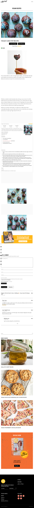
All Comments (4, 287)
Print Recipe (21, 43)
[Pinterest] (1, 247)
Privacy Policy (31, 506)
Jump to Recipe (13, 43)
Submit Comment (4, 283)
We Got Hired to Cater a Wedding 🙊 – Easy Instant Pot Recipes (17, 293)
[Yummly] (1, 261)
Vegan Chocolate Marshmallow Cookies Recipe (14, 397)
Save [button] (26, 134)
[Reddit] (1, 258)
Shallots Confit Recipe (7, 367)
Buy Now (17, 465)
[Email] (1, 255)
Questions (11, 287)
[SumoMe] (1, 264)
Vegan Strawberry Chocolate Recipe (11, 427)
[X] (1, 253)
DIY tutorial (25, 230)
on (4, 301)
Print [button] (29, 134)
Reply (32, 300)
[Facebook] (1, 250)
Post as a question (4, 277)
